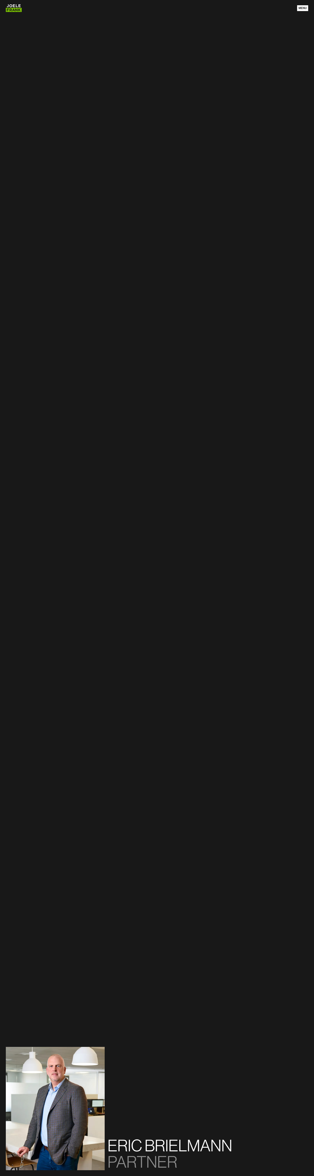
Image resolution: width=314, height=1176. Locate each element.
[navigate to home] (14, 8)
